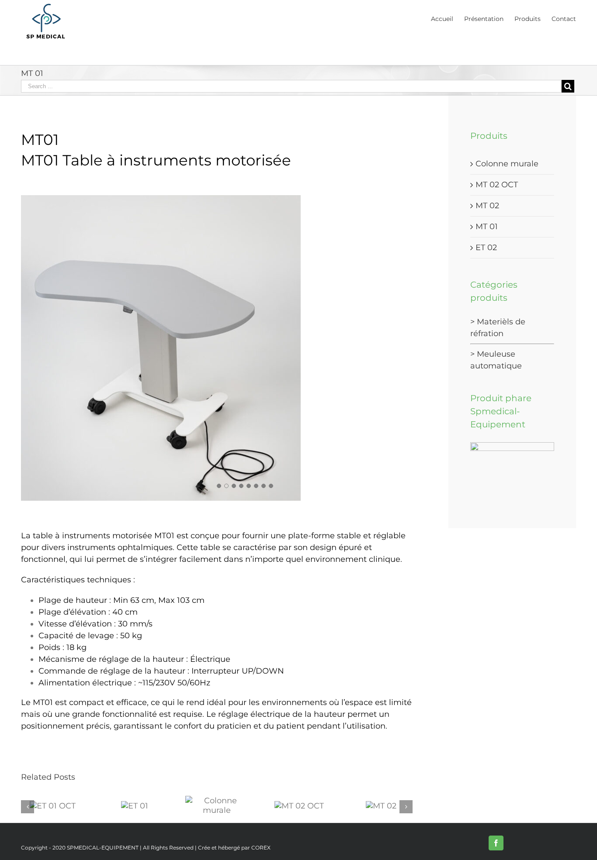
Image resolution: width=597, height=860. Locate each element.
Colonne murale (507, 164)
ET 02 (486, 247)
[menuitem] (447, 18)
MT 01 (487, 226)
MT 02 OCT (497, 184)
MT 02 (487, 205)
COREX (261, 847)
